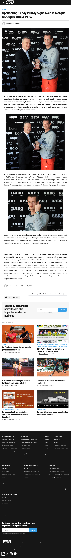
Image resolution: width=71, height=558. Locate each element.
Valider (62, 309)
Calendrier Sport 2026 (8, 442)
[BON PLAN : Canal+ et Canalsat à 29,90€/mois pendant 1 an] (53, 334)
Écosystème (6, 465)
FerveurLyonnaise (7, 506)
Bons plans (51, 344)
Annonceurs (12, 546)
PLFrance (5, 509)
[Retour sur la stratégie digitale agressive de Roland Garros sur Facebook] (18, 399)
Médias (4, 480)
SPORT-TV (5, 512)
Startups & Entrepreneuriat (29, 442)
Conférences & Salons (60, 445)
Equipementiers (25, 448)
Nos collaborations (42, 546)
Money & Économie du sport (29, 454)
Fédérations (5, 471)
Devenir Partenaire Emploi (56, 471)
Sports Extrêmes (52, 346)
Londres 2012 (40, 346)
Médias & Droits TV (26, 451)
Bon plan (51, 483)
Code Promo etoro (7, 460)
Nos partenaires (32, 546)
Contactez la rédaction (61, 546)
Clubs (3, 477)
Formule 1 (47, 451)
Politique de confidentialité (26, 549)
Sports (47, 436)
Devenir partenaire (21, 546)
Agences (4, 483)
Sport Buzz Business (8, 436)
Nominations (24, 460)
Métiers (26, 477)
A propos (4, 546)
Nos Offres (52, 465)
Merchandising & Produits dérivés (30, 457)
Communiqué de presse (55, 477)
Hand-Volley (63, 344)
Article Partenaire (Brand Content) (59, 474)
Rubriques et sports (8, 439)
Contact (4, 549)
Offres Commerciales (60, 451)
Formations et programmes (32, 474)
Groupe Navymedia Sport (10, 494)
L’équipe (51, 546)
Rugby (45, 346)
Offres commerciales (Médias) (57, 489)
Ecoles (4, 486)
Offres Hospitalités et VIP (61, 448)
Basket (46, 344)
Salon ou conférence (54, 480)
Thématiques (58, 436)
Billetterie (57, 439)
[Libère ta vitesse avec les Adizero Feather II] (53, 367)
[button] (3, 2)
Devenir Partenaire (54, 468)
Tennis (4, 9)
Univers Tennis (6, 500)
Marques (4, 468)
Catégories (24, 436)
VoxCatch (5, 503)
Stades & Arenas (25, 445)
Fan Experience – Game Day (29, 439)
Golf (46, 457)
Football (57, 344)
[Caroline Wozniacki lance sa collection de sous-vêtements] (53, 399)
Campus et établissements (31, 471)
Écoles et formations (8, 445)
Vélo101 (4, 497)
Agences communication (9, 448)
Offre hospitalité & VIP (55, 486)
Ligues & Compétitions (8, 474)
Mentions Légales (12, 549)
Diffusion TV (57, 442)
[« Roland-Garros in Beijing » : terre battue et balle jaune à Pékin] (18, 367)
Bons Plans (5, 457)
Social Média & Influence (9, 409)
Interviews (5, 454)
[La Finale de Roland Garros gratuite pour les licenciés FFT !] (18, 334)
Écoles (26, 468)
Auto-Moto (40, 344)
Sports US (60, 346)
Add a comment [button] (13, 297)
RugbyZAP (5, 515)
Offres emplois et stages (9, 451)
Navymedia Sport (49, 542)
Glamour (39, 409)
